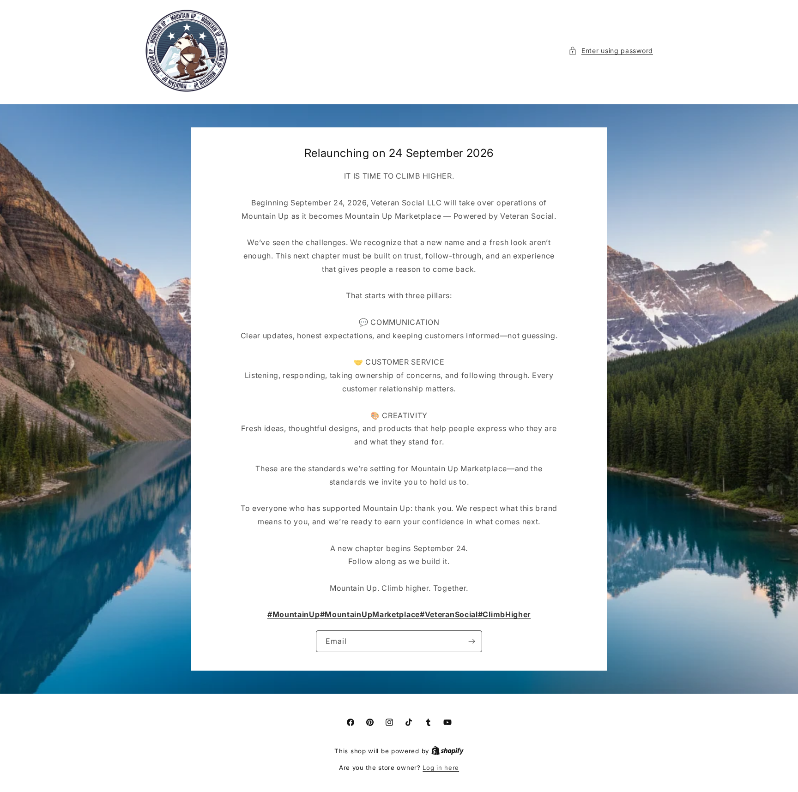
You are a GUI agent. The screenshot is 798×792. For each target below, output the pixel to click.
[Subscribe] (471, 641)
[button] (610, 50)
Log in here (441, 767)
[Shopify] (447, 751)
